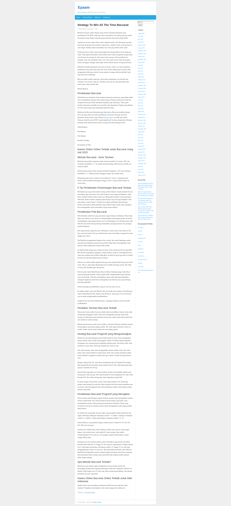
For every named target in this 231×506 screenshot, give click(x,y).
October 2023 (141, 126)
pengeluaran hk (142, 238)
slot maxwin (141, 252)
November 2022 (142, 158)
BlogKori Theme (97, 502)
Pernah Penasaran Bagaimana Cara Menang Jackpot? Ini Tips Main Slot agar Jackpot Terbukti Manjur (145, 201)
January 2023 (141, 152)
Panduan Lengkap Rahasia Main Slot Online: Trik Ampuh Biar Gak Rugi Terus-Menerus (146, 193)
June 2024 (140, 103)
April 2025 (140, 74)
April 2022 (140, 169)
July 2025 (140, 65)
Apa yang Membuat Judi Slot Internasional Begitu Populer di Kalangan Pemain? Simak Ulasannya (145, 186)
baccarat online (90, 492)
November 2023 (142, 123)
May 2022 (140, 166)
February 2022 (141, 175)
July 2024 (140, 100)
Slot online (140, 267)
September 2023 (142, 129)
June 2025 (140, 68)
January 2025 (141, 82)
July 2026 (140, 36)
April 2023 (140, 143)
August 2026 (141, 33)
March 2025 (141, 77)
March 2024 (141, 111)
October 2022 (141, 161)
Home (78, 17)
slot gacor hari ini (142, 259)
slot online (140, 227)
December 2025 (142, 51)
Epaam (84, 7)
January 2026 (141, 48)
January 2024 (141, 117)
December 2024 (142, 85)
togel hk (140, 231)
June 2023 (140, 137)
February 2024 (141, 114)
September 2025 (142, 59)
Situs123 (140, 234)
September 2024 (142, 94)
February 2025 (141, 79)
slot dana (140, 241)
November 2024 (142, 88)
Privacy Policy (87, 17)
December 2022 (142, 155)
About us (97, 17)
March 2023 (141, 146)
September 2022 (142, 163)
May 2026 (140, 39)
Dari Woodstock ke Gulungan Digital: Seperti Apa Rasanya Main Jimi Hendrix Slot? (145, 217)
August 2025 (141, 62)
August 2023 (141, 132)
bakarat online (108, 117)
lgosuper (140, 263)
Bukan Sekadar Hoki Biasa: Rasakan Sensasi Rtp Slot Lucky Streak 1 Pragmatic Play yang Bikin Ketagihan (146, 209)
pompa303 (140, 249)
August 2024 (141, 97)
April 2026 (140, 42)
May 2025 (140, 71)
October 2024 (141, 91)
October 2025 (141, 56)
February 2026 (141, 45)
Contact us (106, 17)
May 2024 (140, 106)
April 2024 (140, 108)
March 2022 (141, 172)
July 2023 (140, 134)
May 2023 (140, 140)
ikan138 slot (141, 256)
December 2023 (142, 120)
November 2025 (142, 53)
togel (139, 245)
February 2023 (141, 149)
